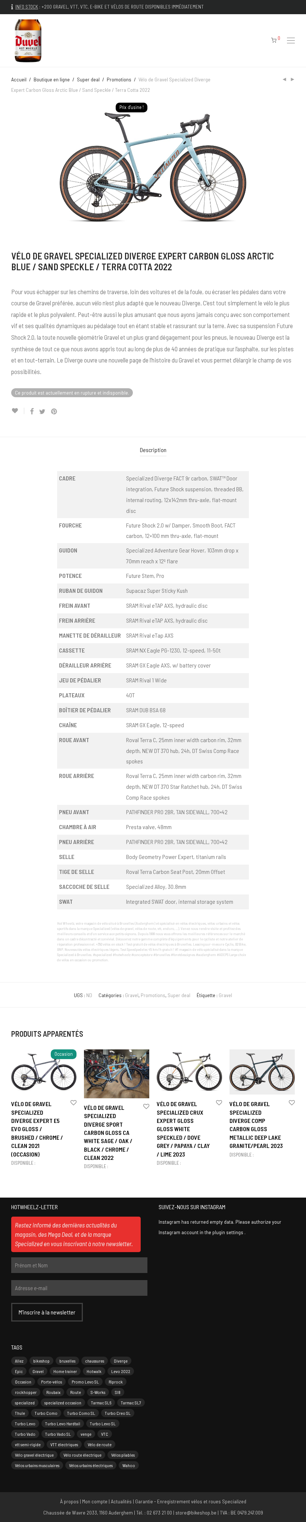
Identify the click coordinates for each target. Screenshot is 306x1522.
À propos (69, 1501)
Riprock (116, 1381)
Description (153, 449)
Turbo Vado (25, 1434)
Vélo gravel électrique (34, 1454)
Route (75, 1392)
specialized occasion (62, 1402)
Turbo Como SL (81, 1413)
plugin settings (228, 1232)
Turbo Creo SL (118, 1413)
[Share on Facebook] (32, 411)
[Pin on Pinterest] (54, 411)
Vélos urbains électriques (91, 1465)
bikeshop (41, 1360)
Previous (12, 168)
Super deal (88, 79)
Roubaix (53, 1392)
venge (86, 1434)
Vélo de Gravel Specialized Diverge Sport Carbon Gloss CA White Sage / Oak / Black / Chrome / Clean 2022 (108, 1132)
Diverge (121, 1360)
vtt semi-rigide (28, 1444)
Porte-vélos (51, 1381)
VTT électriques (64, 1444)
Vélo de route (100, 1444)
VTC (104, 1434)
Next (293, 168)
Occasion (23, 1381)
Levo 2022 (120, 1371)
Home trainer (65, 1371)
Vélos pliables (123, 1454)
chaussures (94, 1360)
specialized (25, 1402)
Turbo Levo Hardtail (62, 1423)
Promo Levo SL (85, 1381)
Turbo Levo (25, 1423)
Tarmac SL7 (131, 1402)
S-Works (98, 1392)
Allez (19, 1360)
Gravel (131, 995)
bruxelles (67, 1360)
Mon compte (94, 1501)
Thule (20, 1413)
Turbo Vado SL (58, 1434)
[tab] (153, 450)
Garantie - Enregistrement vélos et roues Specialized (190, 1501)
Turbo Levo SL (103, 1423)
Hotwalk (94, 1371)
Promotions (119, 79)
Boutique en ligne (52, 79)
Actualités (121, 1501)
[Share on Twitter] (42, 411)
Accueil (18, 79)
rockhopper (26, 1392)
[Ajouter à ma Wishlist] (17, 411)
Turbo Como (46, 1413)
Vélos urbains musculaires (37, 1465)
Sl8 (118, 1392)
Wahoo (128, 1465)
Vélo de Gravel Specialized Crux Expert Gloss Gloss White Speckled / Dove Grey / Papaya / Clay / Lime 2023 (183, 1128)
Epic (19, 1371)
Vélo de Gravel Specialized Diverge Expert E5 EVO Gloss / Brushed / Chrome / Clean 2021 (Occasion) (37, 1128)
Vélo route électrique (82, 1454)
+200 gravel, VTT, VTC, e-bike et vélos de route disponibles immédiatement (122, 7)
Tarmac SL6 (101, 1402)
